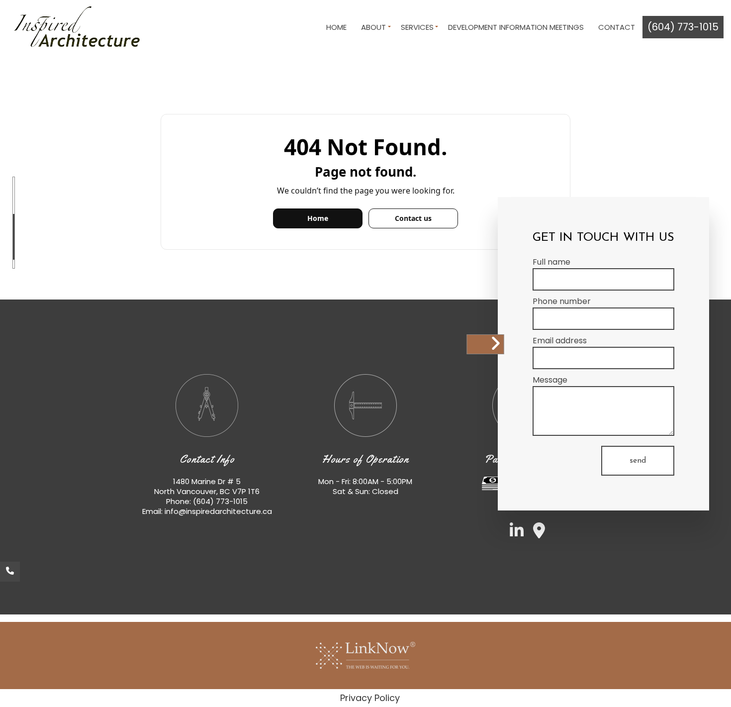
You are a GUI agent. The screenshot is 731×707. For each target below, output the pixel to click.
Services (417, 27)
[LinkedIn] (513, 533)
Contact (616, 27)
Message (550, 380)
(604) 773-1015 (683, 27)
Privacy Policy (370, 698)
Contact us (413, 218)
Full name (551, 262)
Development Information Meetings (516, 27)
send (638, 461)
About (373, 27)
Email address (560, 340)
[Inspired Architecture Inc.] (74, 27)
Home (336, 27)
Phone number (562, 301)
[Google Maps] (535, 533)
